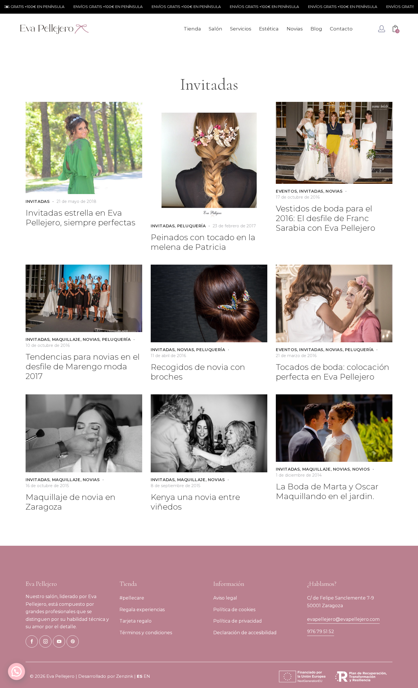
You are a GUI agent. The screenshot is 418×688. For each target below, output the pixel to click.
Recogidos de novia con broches (198, 372)
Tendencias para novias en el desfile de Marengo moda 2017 (83, 366)
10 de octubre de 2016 (48, 345)
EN (147, 676)
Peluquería (191, 225)
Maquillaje (66, 339)
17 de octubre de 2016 (298, 197)
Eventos (286, 191)
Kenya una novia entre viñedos (195, 502)
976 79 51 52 (320, 631)
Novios (361, 469)
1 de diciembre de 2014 (299, 475)
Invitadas (37, 201)
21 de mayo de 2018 (76, 201)
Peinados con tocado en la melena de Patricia (203, 242)
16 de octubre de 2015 (47, 485)
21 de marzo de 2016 (296, 355)
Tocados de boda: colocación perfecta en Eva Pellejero (332, 372)
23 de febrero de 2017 (234, 225)
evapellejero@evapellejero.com (343, 619)
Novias (334, 191)
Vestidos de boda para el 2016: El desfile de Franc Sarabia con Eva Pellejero (325, 218)
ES (139, 676)
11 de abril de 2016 (168, 355)
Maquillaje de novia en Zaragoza (70, 502)
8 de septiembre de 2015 (175, 485)
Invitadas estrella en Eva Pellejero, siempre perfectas (80, 217)
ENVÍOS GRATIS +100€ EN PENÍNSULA (90, 6)
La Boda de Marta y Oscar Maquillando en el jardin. (327, 491)
